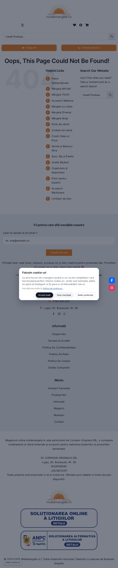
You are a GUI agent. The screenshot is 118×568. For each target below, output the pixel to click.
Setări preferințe (85, 295)
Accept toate (44, 295)
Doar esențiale (64, 295)
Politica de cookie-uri (53, 288)
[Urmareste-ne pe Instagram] (112, 288)
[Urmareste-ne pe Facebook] (112, 280)
